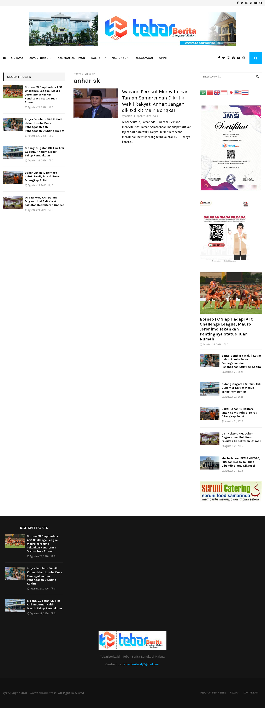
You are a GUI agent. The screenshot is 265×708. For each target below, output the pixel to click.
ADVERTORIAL (38, 58)
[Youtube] (239, 58)
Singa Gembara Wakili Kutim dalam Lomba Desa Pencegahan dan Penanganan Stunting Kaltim (44, 125)
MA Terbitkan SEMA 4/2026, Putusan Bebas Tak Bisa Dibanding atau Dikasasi (241, 461)
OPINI (163, 58)
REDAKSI (234, 692)
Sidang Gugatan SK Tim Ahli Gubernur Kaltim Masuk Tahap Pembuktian (44, 151)
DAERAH (96, 58)
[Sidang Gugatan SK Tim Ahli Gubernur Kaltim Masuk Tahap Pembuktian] (13, 152)
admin (128, 116)
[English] (217, 92)
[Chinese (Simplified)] (210, 92)
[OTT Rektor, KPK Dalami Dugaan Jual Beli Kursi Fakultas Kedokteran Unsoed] (13, 202)
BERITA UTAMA (13, 58)
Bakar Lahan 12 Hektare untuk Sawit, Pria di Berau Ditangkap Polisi (42, 176)
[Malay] (238, 92)
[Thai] (245, 92)
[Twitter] (224, 58)
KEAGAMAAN (144, 58)
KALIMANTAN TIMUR (71, 58)
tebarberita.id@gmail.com (141, 664)
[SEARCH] (257, 77)
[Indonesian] (224, 92)
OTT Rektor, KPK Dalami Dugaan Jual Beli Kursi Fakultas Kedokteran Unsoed (45, 201)
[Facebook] (220, 58)
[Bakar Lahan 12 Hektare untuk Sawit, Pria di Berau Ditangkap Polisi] (13, 177)
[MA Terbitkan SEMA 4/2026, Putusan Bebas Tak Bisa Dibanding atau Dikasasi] (209, 463)
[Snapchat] (244, 58)
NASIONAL (119, 58)
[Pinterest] (234, 58)
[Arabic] (203, 92)
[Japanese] (231, 92)
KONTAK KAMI (251, 692)
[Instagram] (229, 58)
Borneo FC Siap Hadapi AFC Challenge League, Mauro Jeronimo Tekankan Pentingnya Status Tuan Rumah (43, 94)
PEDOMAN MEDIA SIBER (213, 692)
